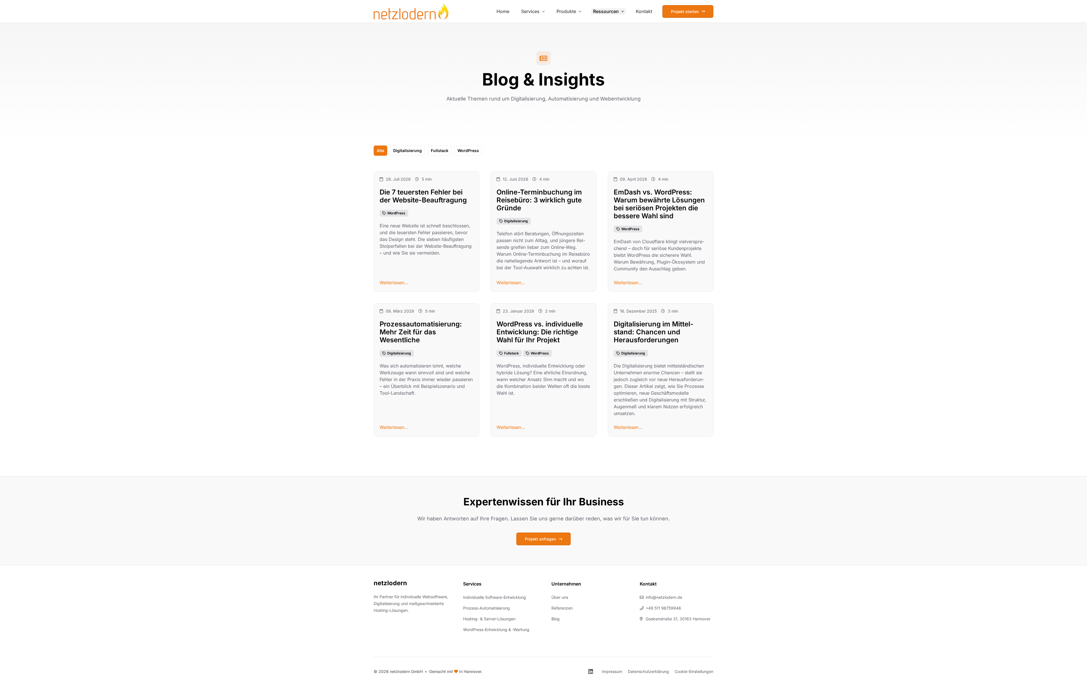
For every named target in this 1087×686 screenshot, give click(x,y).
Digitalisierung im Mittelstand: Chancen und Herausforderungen (653, 332)
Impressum (612, 671)
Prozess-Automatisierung (486, 608)
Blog (555, 618)
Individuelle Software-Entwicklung (494, 597)
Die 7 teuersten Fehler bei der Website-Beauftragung (423, 196)
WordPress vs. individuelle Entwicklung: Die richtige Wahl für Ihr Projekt (540, 332)
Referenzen (562, 608)
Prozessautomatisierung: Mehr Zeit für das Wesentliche (421, 332)
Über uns (559, 597)
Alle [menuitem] (380, 150)
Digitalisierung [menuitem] (407, 150)
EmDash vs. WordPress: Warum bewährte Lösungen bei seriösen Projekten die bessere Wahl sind (659, 204)
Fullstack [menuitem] (439, 150)
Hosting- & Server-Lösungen (489, 618)
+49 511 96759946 (663, 608)
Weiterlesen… (394, 283)
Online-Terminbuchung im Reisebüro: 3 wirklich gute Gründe (539, 200)
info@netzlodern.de (664, 597)
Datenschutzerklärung (648, 671)
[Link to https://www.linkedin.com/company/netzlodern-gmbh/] (590, 671)
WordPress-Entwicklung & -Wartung (496, 629)
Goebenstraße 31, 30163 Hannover (678, 618)
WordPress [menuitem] (468, 150)
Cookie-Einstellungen (694, 671)
